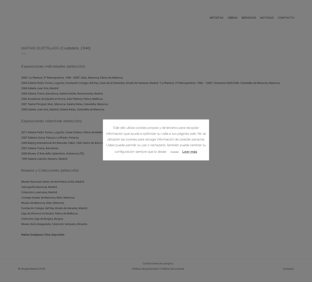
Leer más (189, 152)
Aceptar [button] (174, 152)
